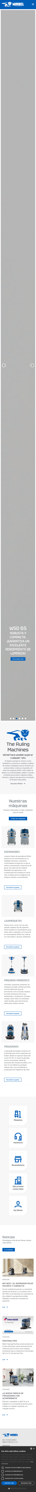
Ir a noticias (8, 1250)
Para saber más (18, 659)
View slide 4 (19, 718)
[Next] (32, 365)
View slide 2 (13, 718)
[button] (18, 1488)
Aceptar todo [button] (9, 1483)
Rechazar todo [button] (26, 1483)
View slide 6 (25, 718)
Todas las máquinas (18, 819)
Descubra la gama (12, 887)
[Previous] (4, 365)
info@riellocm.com (12, 1442)
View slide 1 (10, 718)
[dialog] (18, 1469)
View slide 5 (22, 718)
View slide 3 (16, 718)
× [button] (34, 1448)
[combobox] (31, 1449)
